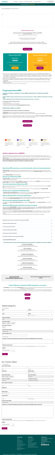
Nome (3, 309)
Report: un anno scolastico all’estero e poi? (21, 449)
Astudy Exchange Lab (31, 445)
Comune (3, 398)
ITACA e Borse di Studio (28, 1)
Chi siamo (18, 438)
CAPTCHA (4, 347)
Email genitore (4, 387)
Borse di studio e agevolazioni (32, 442)
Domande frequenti (20, 441)
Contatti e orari (44, 437)
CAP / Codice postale (5, 336)
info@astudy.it (45, 440)
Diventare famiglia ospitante (32, 444)
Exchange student (7, 8)
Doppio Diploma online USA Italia (33, 446)
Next (52, 142)
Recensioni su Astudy (20, 445)
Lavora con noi (19, 446)
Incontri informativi (30, 440)
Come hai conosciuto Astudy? (7, 329)
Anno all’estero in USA (31, 438)
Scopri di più (30, 437)
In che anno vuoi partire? (6, 378)
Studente (4, 326)
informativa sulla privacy (30, 346)
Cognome (30, 309)
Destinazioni (16, 1)
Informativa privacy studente (21, 444)
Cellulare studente (31, 370)
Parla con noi (51, 1)
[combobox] (29, 315)
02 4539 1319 (45, 439)
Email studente (4, 370)
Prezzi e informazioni (37, 1)
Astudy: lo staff (19, 440)
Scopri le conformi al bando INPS (12, 174)
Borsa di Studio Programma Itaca (14, 278)
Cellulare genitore (5, 391)
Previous (2, 142)
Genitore (4, 327)
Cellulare (29, 313)
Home (3, 8)
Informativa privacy (20, 442)
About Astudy (19, 437)
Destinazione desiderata (6, 317)
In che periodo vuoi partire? (32, 378)
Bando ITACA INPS (14, 277)
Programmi (21, 1)
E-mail (3, 313)
